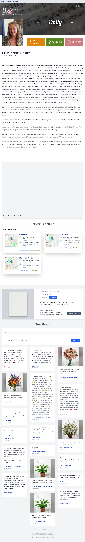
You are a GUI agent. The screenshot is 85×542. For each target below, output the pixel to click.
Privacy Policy (38, 534)
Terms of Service (47, 534)
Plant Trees (34, 249)
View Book (44, 297)
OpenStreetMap (44, 537)
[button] (11, 238)
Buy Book (53, 297)
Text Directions (24, 249)
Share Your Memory (74, 313)
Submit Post (75, 340)
